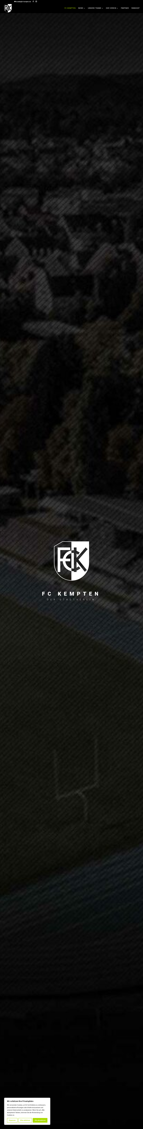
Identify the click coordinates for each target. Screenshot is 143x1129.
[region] (27, 1111)
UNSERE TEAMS (94, 8)
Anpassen (12, 1120)
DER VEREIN (111, 8)
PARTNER (125, 8)
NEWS (80, 8)
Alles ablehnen (25, 1120)
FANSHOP (135, 8)
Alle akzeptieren (40, 1120)
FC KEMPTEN (70, 8)
